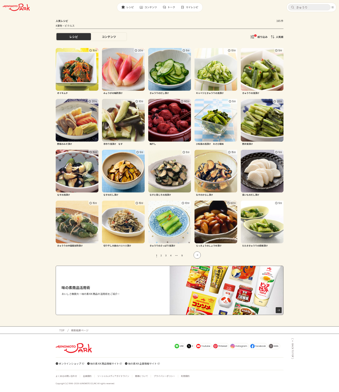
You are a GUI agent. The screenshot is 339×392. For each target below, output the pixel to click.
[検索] (292, 7)
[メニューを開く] (332, 7)
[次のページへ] (197, 255)
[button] (309, 7)
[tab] (109, 36)
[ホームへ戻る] (16, 7)
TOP (61, 330)
